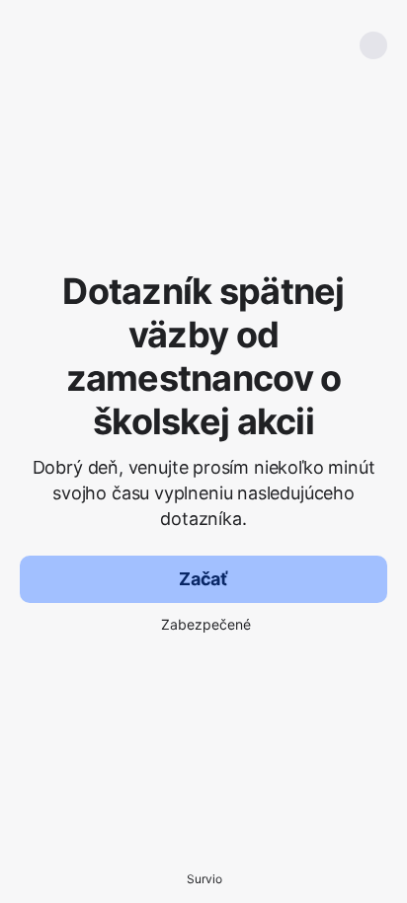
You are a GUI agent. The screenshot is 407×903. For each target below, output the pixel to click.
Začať (203, 578)
